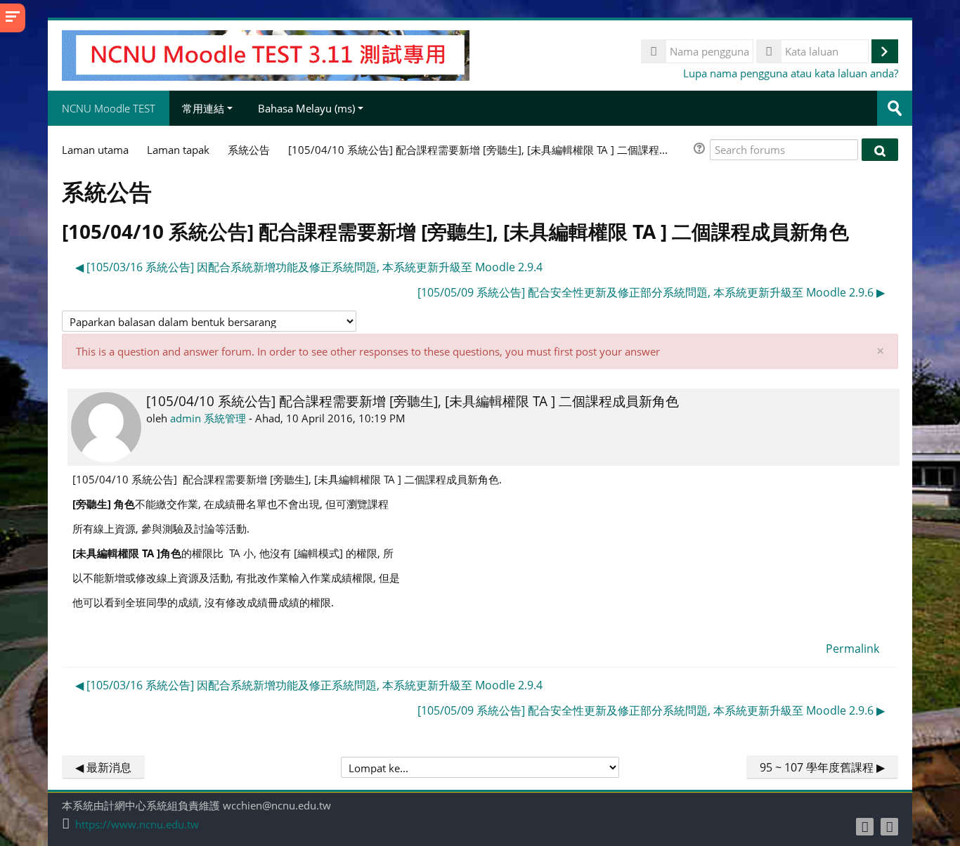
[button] (701, 150)
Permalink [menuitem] (852, 648)
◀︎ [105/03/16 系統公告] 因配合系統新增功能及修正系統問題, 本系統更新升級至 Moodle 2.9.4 (309, 267)
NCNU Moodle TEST (108, 108)
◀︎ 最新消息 (103, 767)
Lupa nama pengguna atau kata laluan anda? (790, 73)
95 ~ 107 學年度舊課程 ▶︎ (822, 767)
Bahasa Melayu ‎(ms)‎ (306, 108)
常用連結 (203, 108)
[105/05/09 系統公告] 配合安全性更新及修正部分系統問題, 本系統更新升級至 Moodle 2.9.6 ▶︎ (651, 292)
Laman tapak (178, 150)
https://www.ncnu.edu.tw (137, 824)
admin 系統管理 (208, 418)
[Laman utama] (265, 54)
